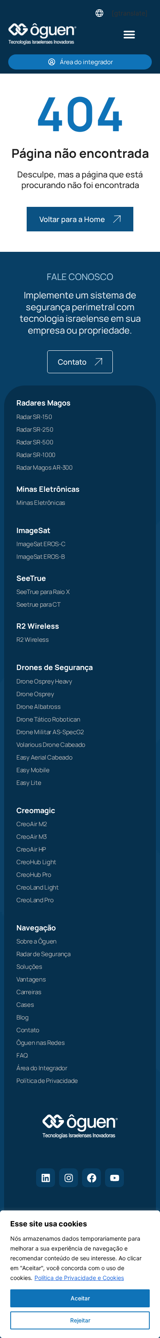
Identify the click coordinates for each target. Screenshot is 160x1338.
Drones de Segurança (54, 667)
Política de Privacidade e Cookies (79, 1277)
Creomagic (35, 810)
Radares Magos (43, 403)
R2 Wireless (37, 626)
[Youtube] (114, 1177)
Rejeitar (80, 1320)
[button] (129, 34)
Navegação (36, 927)
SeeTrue (31, 578)
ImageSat (33, 530)
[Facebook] (91, 1177)
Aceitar (80, 1298)
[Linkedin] (45, 1177)
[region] (80, 1274)
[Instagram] (68, 1177)
